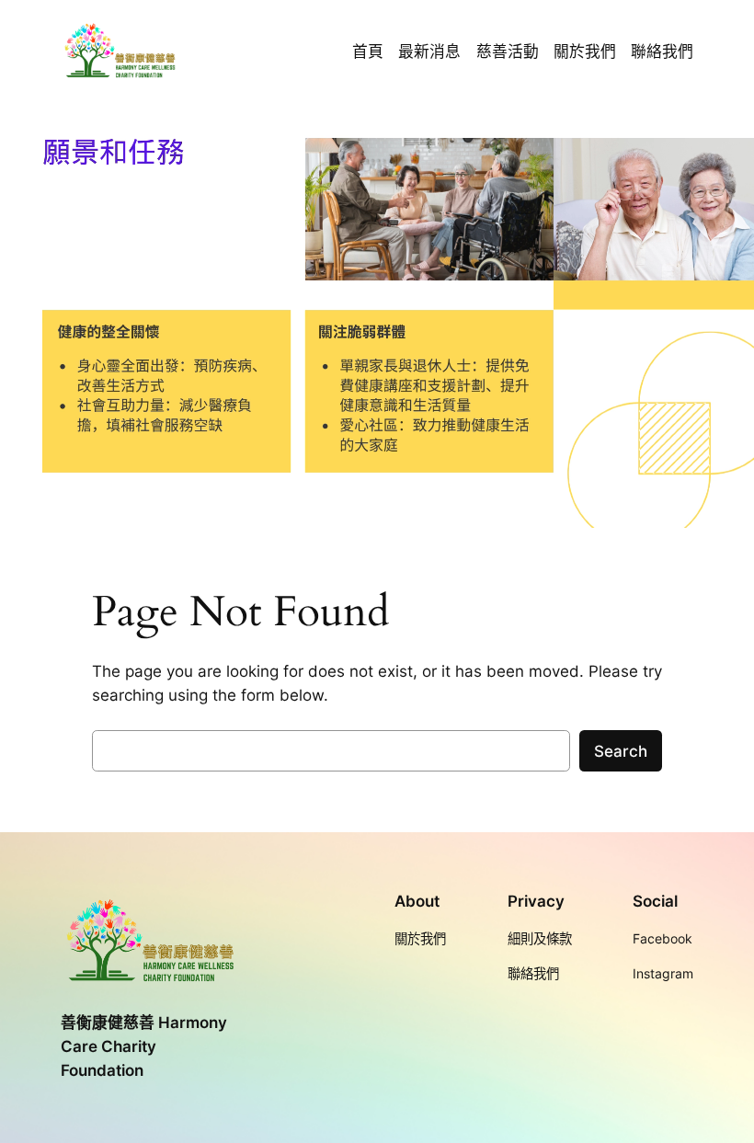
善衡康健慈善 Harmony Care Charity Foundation (144, 1046)
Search (620, 751)
